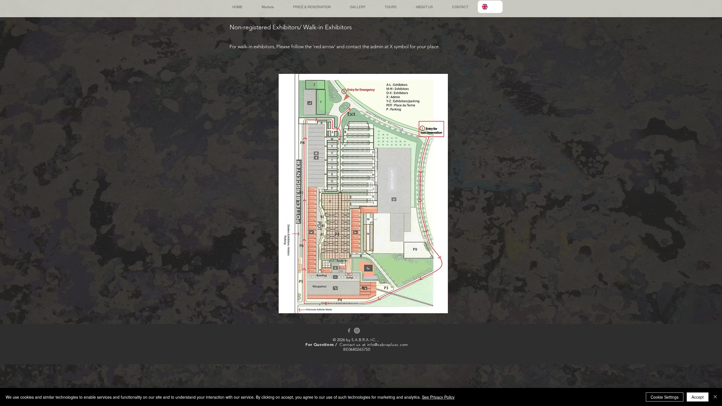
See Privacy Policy (438, 397)
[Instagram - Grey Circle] (357, 331)
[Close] (715, 396)
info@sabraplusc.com (387, 344)
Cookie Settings (665, 397)
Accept (698, 397)
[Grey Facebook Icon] (349, 331)
